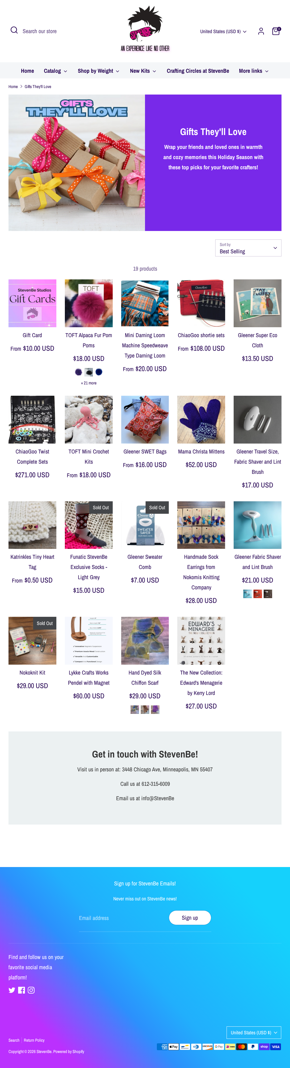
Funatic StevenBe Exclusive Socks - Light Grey (88, 567)
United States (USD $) (220, 31)
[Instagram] (31, 990)
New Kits (140, 70)
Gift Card (32, 335)
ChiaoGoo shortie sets (201, 335)
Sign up (190, 917)
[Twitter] (11, 990)
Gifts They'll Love (38, 86)
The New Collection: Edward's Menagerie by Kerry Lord (201, 683)
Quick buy (32, 317)
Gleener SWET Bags (145, 451)
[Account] (261, 31)
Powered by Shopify (68, 1051)
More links (251, 70)
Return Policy (34, 1040)
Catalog (53, 70)
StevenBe (44, 1051)
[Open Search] (14, 30)
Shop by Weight (96, 70)
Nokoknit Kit (32, 672)
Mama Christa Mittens (201, 451)
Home (27, 70)
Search (14, 1040)
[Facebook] (21, 990)
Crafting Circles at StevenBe (198, 70)
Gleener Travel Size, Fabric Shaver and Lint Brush (257, 462)
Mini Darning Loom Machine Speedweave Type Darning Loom (145, 345)
